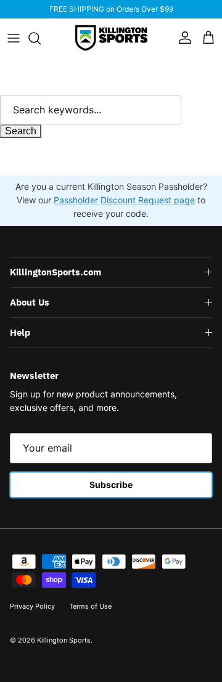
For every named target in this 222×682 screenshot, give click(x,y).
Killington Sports (64, 640)
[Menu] (13, 38)
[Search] (40, 38)
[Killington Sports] (111, 38)
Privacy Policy (32, 606)
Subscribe (111, 484)
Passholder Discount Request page (124, 200)
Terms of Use (90, 606)
